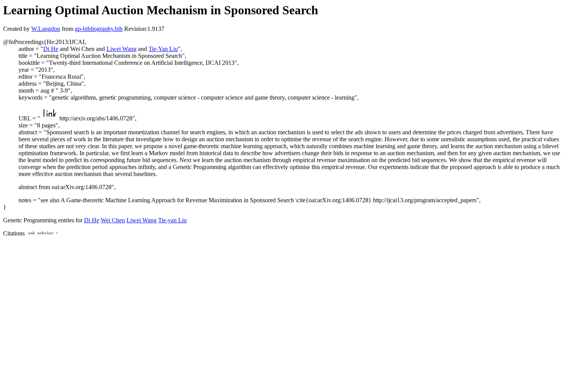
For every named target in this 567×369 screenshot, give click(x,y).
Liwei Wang (121, 49)
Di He (50, 49)
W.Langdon (45, 28)
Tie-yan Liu (172, 220)
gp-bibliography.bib (99, 28)
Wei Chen (113, 220)
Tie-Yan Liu (163, 49)
